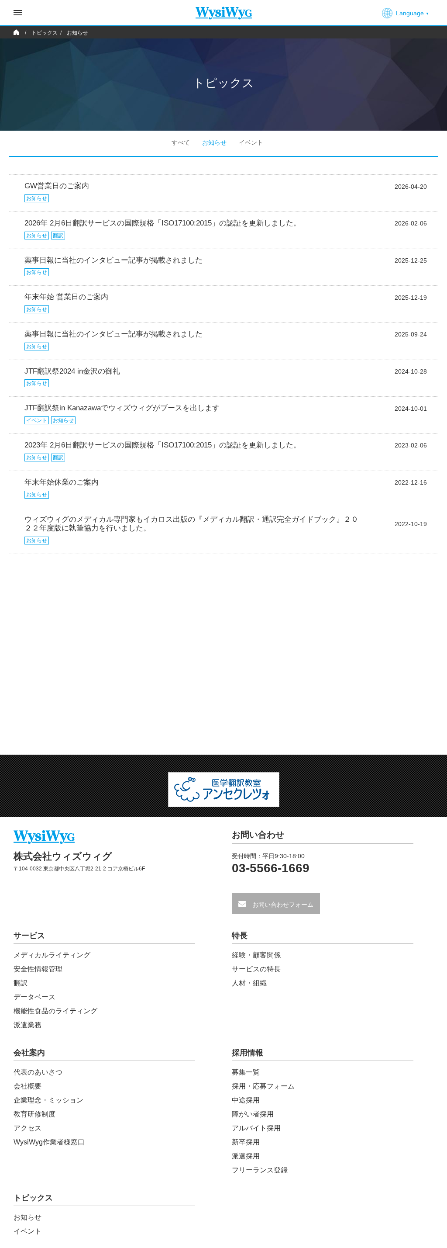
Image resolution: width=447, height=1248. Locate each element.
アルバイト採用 (256, 1128)
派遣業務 (27, 1025)
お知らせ (214, 142)
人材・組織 (249, 983)
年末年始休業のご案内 (61, 482)
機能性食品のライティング (55, 1011)
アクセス (27, 1128)
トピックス (33, 1198)
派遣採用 (246, 1156)
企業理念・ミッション (48, 1100)
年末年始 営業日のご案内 (66, 297)
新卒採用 (246, 1142)
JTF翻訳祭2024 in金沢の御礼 (72, 371)
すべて (181, 142)
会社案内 (29, 1053)
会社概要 (27, 1086)
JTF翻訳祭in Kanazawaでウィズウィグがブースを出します (122, 408)
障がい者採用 (253, 1114)
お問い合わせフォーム (282, 904)
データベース (34, 997)
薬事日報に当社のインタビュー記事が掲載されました (113, 260)
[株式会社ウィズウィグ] (224, 10)
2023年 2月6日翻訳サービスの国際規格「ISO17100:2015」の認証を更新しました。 (162, 445)
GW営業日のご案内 (56, 186)
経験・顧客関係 (256, 955)
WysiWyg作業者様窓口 (49, 1142)
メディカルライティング (52, 955)
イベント (251, 142)
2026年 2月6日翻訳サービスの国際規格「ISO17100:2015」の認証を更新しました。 (162, 223)
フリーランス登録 (260, 1170)
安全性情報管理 (38, 969)
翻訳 (58, 235)
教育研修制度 (34, 1114)
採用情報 (247, 1053)
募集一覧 (246, 1072)
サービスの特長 (256, 969)
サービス (29, 936)
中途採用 (246, 1100)
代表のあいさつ (38, 1072)
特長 (240, 936)
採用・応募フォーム (263, 1086)
